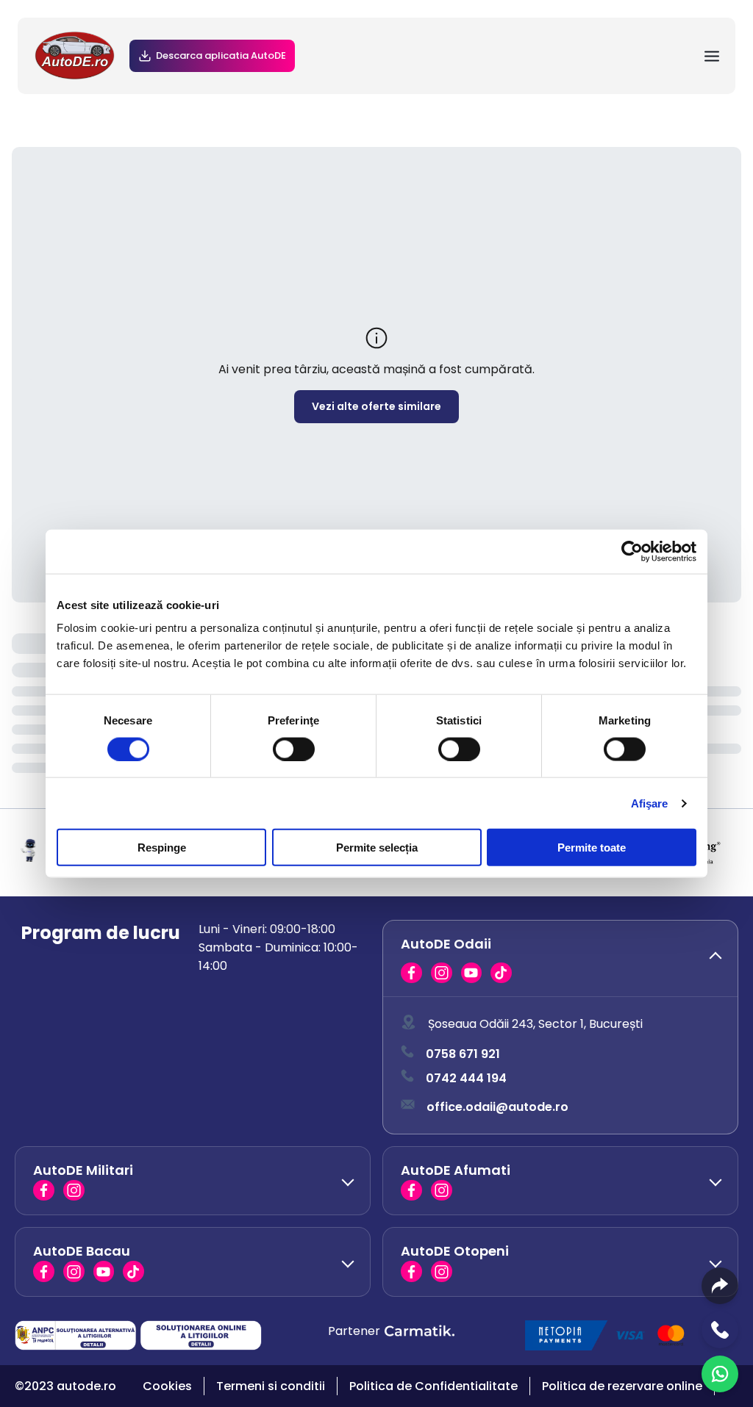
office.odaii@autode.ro (497, 1106)
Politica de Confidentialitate (433, 1386)
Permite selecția (377, 847)
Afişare (649, 802)
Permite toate (591, 847)
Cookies (167, 1386)
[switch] (294, 748)
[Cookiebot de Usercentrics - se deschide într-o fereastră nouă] (632, 551)
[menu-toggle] (712, 56)
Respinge (162, 847)
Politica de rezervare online (622, 1386)
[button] (560, 959)
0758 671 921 (463, 1054)
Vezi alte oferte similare (376, 406)
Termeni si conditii (270, 1386)
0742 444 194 (466, 1078)
